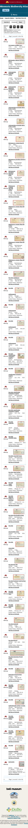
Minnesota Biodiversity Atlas (14, 6)
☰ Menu (14, 15)
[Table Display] (14, 26)
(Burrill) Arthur (12, 188)
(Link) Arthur (17, 581)
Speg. (13, 437)
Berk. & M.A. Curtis (17, 108)
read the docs (15, 816)
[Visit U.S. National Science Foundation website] (14, 803)
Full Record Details (14, 50)
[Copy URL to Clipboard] (21, 26)
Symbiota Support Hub (13, 818)
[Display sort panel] (10, 26)
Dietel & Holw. (17, 160)
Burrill (16, 143)
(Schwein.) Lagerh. (12, 356)
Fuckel (11, 686)
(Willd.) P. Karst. (17, 61)
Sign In (6, 10)
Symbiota (11, 815)
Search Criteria (9, 18)
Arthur (12, 73)
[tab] (5, 22)
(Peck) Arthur (16, 657)
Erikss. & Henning (11, 498)
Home (1, 18)
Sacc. (15, 45)
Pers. (11, 593)
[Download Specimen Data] (18, 26)
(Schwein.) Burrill (12, 89)
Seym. (15, 456)
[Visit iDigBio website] (14, 809)
